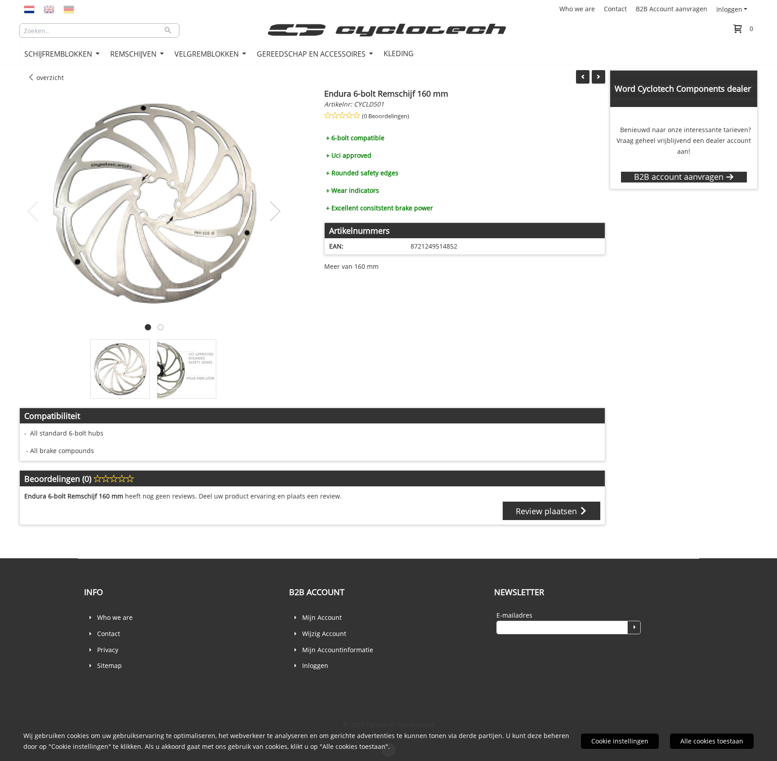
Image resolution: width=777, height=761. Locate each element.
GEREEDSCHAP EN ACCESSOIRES (312, 54)
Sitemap (109, 665)
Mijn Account (322, 617)
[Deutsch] (68, 8)
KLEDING (399, 53)
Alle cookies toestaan (711, 741)
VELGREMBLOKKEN (207, 54)
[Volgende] (598, 77)
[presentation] (33, 212)
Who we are (577, 8)
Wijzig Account (324, 633)
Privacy (107, 649)
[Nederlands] (29, 8)
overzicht (49, 77)
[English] (49, 8)
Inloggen (729, 9)
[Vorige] (582, 77)
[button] (148, 327)
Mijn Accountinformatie (337, 649)
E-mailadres (514, 615)
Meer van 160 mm (351, 266)
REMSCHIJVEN (134, 54)
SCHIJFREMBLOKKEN (59, 54)
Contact (615, 8)
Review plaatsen (547, 511)
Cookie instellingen (619, 741)
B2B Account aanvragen (671, 8)
